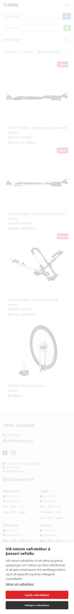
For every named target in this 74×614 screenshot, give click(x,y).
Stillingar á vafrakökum (37, 605)
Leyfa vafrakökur (37, 595)
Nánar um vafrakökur (20, 584)
